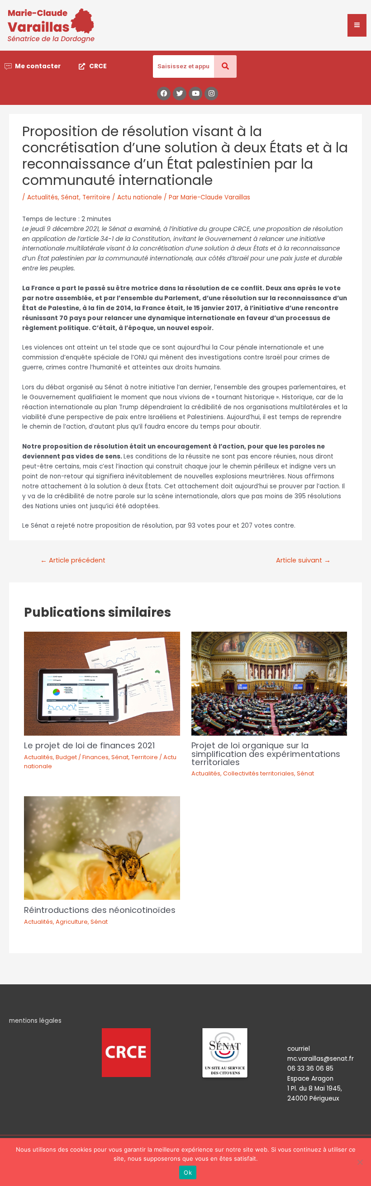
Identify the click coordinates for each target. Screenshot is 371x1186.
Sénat (70, 197)
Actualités (42, 197)
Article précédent (72, 560)
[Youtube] (195, 93)
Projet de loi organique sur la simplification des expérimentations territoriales (265, 753)
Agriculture (72, 922)
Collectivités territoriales (258, 773)
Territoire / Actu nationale (122, 197)
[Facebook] (164, 93)
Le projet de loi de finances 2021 (89, 745)
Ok (188, 1172)
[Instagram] (211, 93)
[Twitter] (179, 93)
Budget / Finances (82, 757)
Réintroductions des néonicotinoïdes (100, 910)
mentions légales (35, 1020)
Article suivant (303, 560)
